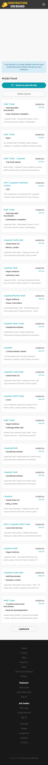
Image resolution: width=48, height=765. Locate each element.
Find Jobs (24, 708)
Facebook (24, 724)
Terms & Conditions (24, 672)
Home (24, 648)
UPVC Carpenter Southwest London (16, 184)
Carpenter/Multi (11, 448)
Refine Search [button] (24, 94)
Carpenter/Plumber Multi (14, 296)
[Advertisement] (24, 33)
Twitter (24, 728)
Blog (24, 657)
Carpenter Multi (10, 268)
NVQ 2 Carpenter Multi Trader (17, 524)
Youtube (24, 742)
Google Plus (24, 733)
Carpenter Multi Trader (14, 323)
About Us (24, 662)
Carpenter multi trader (14, 240)
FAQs (24, 667)
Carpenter (8, 348)
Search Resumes (24, 692)
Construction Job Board (29, 758)
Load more (24, 629)
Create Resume (24, 712)
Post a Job (24, 687)
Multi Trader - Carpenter (14, 158)
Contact (24, 653)
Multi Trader (9, 104)
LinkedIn (24, 738)
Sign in (24, 697)
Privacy (24, 676)
